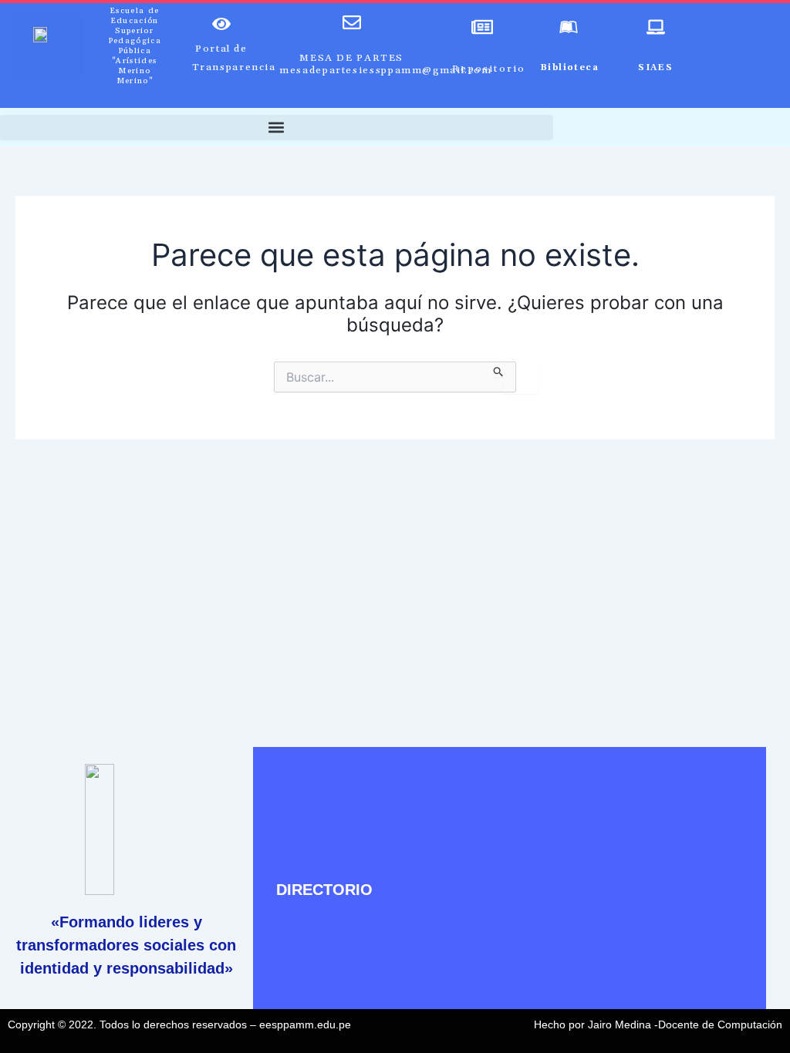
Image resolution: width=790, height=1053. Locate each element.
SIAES (655, 67)
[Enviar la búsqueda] (499, 369)
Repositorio (488, 68)
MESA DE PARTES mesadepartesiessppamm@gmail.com (385, 64)
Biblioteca (569, 67)
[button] (276, 127)
